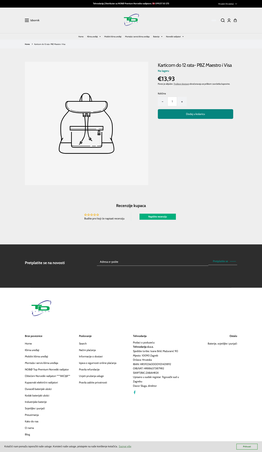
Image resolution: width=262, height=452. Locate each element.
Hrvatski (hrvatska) (226, 4)
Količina (162, 93)
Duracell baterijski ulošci (38, 389)
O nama (29, 427)
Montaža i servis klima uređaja (137, 36)
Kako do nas (31, 421)
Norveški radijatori (173, 36)
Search (83, 343)
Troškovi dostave (181, 84)
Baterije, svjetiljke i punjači (222, 343)
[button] (223, 20)
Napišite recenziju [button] (157, 216)
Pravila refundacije (89, 369)
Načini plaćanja (87, 350)
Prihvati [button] (247, 446)
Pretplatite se (220, 261)
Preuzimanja (32, 414)
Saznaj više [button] (125, 446)
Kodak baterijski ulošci (37, 395)
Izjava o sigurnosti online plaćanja (97, 362)
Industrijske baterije (36, 401)
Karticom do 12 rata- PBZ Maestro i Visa (49, 44)
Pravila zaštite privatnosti (93, 382)
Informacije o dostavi (91, 356)
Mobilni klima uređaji (112, 36)
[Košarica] (235, 20)
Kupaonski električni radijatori (41, 382)
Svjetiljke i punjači (35, 408)
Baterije (156, 36)
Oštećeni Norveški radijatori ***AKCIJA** (47, 375)
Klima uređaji (92, 36)
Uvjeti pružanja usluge (91, 375)
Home (81, 36)
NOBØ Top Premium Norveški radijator (47, 369)
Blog (27, 434)
